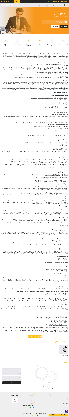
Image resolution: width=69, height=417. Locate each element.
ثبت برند (61, 16)
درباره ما (11, 1)
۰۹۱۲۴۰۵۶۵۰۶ (64, 1)
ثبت (11, 382)
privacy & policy (65, 403)
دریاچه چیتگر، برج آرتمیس (28, 405)
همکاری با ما (3, 1)
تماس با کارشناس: (58, 415)
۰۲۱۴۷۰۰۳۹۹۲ (56, 1)
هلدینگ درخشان (54, 57)
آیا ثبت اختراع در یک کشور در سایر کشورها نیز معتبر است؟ (57, 120)
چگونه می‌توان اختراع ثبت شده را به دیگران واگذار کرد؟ (57, 124)
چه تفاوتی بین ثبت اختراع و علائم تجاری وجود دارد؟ (58, 133)
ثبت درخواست (63, 26)
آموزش (67, 401)
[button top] (2, 415)
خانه (60, 5)
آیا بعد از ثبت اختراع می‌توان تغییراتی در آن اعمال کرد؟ (57, 128)
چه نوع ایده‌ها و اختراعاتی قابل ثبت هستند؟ (59, 114)
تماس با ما (7, 1)
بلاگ (50, 396)
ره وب (32, 415)
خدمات (65, 16)
